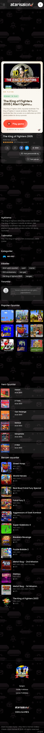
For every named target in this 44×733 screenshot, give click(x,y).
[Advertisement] (22, 35)
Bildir (37, 148)
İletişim (22, 686)
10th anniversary (9, 272)
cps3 (23, 268)
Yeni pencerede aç (31, 153)
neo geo (23, 272)
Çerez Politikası (22, 693)
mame (31, 268)
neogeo (29, 276)
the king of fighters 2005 (12, 276)
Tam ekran (34, 159)
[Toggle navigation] (4, 5)
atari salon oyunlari (10, 268)
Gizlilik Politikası (22, 689)
